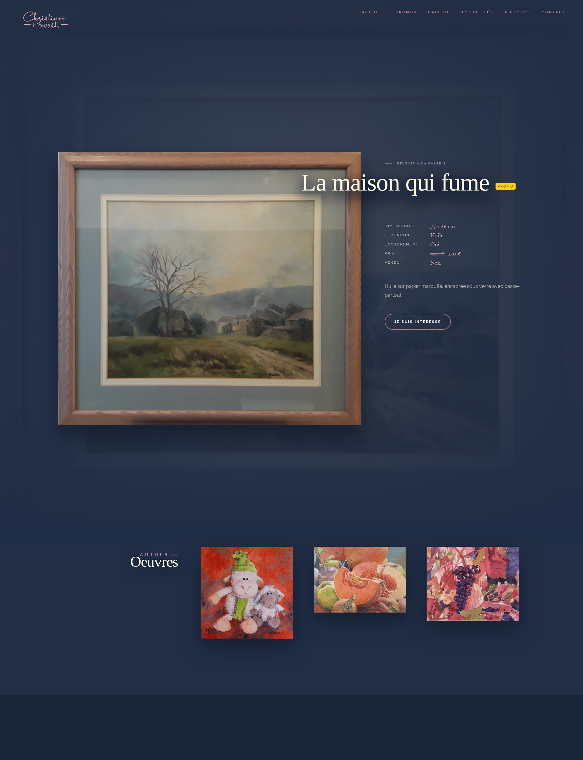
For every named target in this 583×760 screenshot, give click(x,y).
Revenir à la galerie (421, 163)
